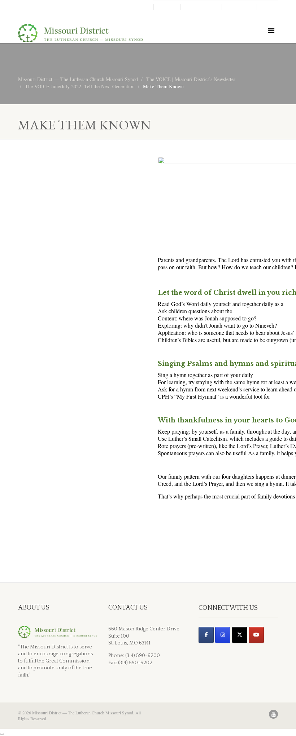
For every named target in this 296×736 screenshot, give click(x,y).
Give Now (239, 7)
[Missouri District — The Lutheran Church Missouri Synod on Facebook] (206, 635)
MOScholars (201, 7)
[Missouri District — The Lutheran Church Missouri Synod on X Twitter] (239, 635)
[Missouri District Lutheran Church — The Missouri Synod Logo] (80, 34)
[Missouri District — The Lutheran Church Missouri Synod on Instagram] (222, 635)
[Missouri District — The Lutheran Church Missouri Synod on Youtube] (256, 635)
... (2, 732)
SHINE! (167, 7)
